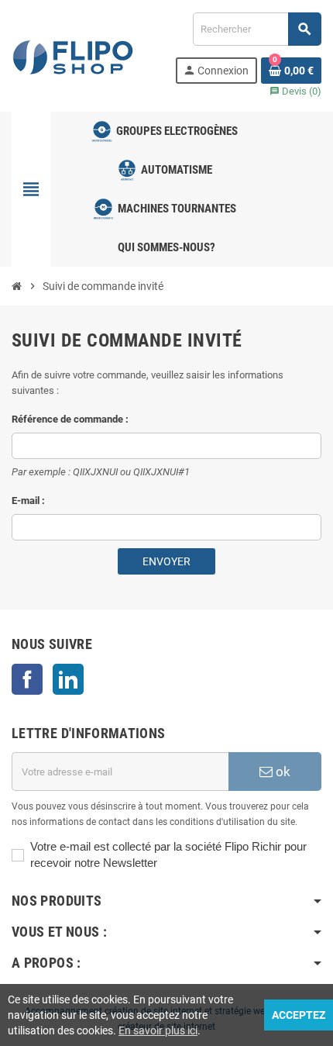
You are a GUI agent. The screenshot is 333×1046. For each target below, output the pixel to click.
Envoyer (166, 561)
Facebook (27, 679)
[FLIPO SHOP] (74, 54)
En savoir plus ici (157, 1030)
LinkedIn (68, 679)
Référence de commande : (70, 419)
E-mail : (28, 500)
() (295, 91)
